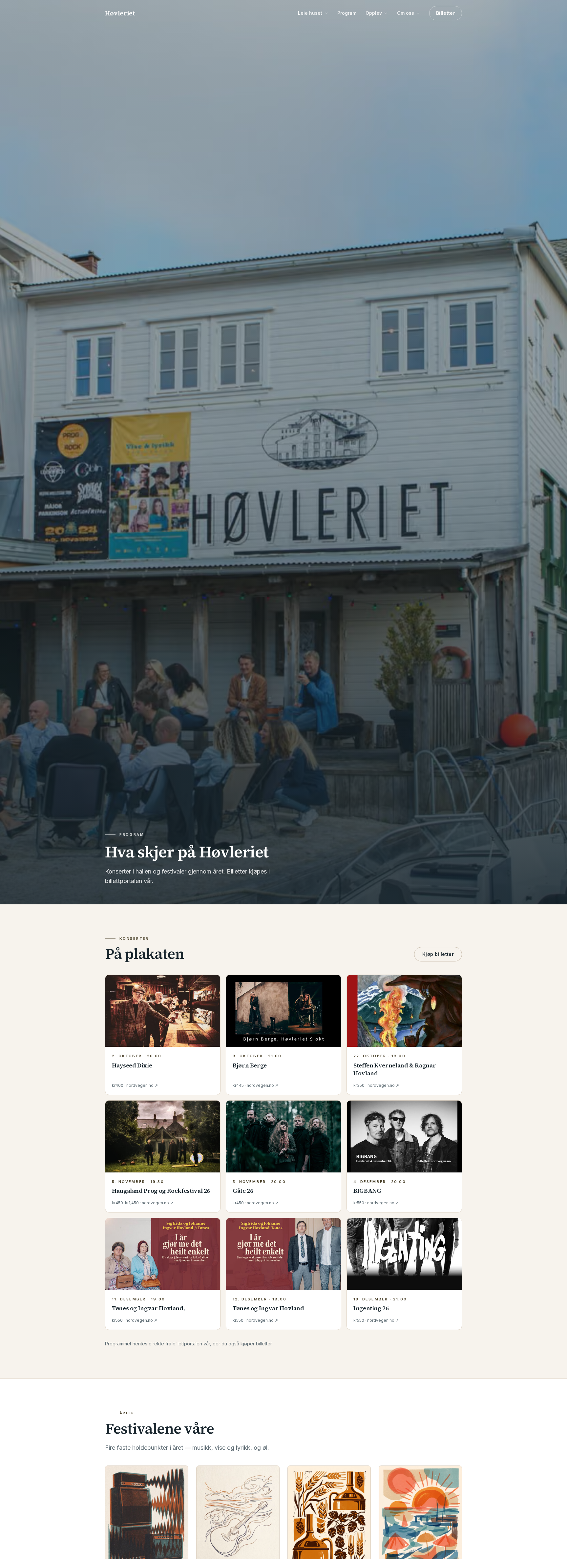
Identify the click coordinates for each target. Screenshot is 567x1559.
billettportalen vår (191, 1343)
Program (346, 13)
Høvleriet (120, 13)
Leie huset (310, 13)
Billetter (445, 13)
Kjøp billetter (438, 954)
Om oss (405, 13)
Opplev (374, 13)
